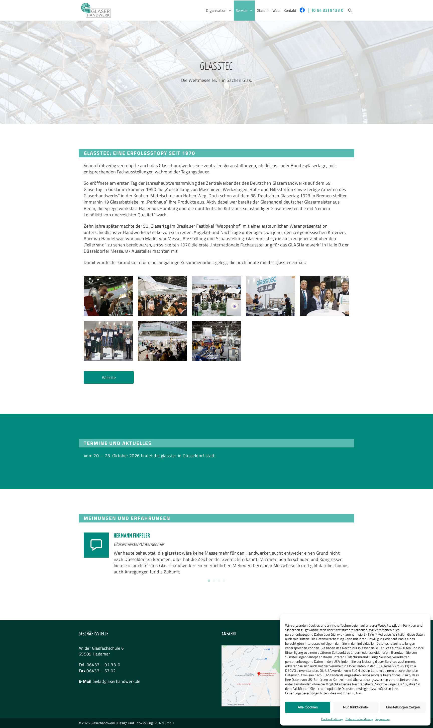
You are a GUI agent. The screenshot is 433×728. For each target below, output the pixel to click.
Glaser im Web (268, 10)
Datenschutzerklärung (359, 719)
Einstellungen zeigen (403, 707)
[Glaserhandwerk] (96, 10)
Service (241, 10)
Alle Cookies (308, 707)
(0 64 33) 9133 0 (328, 10)
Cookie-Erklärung (332, 719)
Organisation (216, 10)
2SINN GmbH (164, 722)
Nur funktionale (355, 707)
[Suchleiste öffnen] (350, 11)
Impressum (382, 719)
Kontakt (290, 10)
